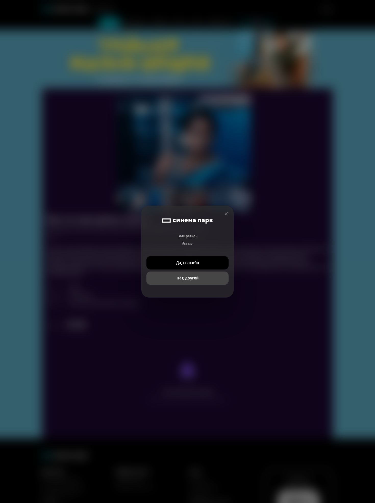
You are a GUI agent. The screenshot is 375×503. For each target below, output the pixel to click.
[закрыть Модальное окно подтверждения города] (226, 214)
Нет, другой (188, 278)
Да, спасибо (187, 262)
